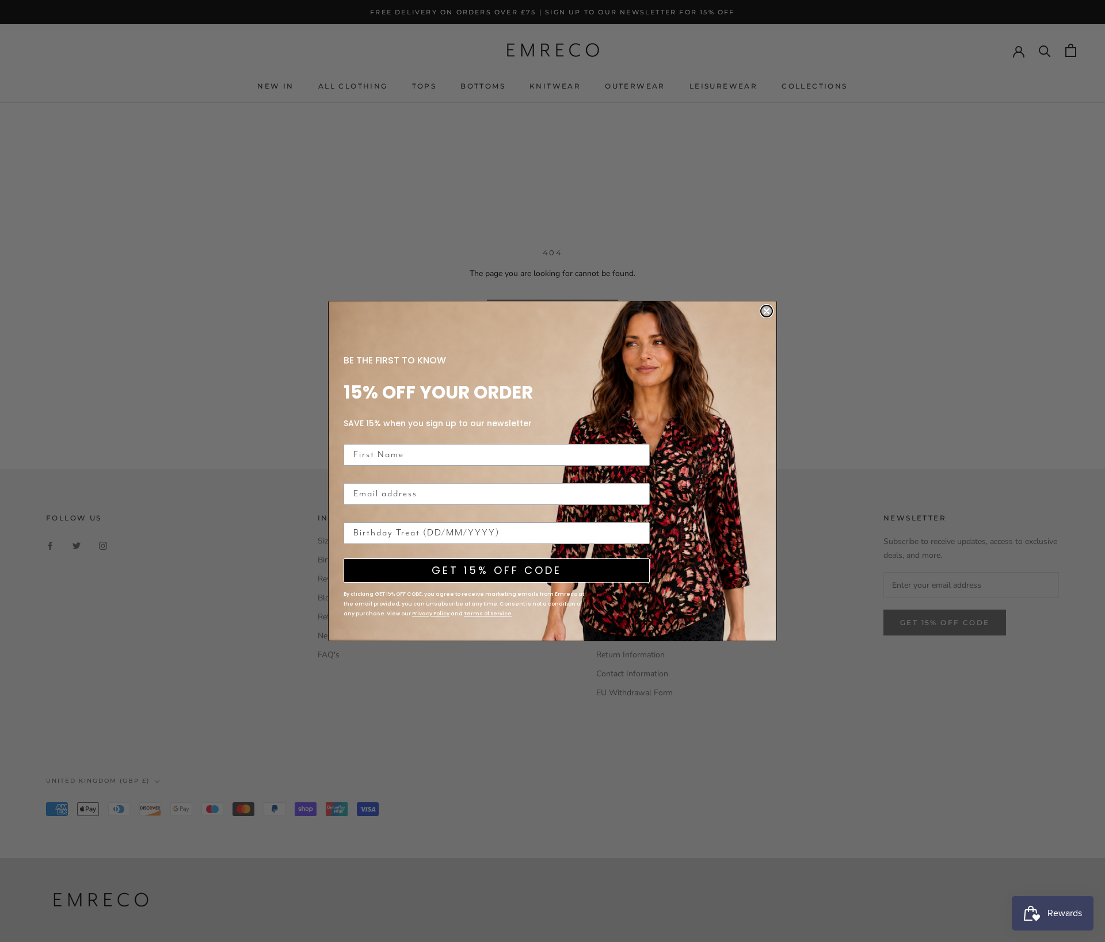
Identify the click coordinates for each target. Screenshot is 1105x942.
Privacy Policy (430, 613)
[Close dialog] (766, 311)
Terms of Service (488, 613)
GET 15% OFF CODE (497, 570)
